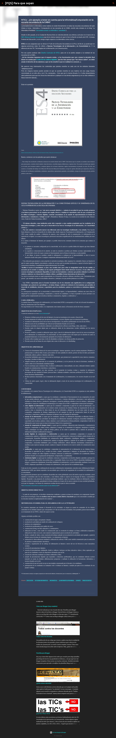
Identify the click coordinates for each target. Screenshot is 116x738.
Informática (53, 580)
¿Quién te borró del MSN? (43, 683)
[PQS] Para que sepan (19, 3)
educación (30, 580)
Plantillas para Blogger (43, 653)
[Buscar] (36, 3)
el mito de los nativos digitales (46, 59)
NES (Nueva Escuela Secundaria (32, 37)
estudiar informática (41, 580)
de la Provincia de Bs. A (58, 152)
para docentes (87, 580)
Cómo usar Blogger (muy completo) (46, 606)
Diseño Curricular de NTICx (50, 53)
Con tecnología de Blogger (59, 732)
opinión (78, 580)
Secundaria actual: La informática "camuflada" (51, 30)
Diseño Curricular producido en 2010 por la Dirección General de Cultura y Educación (37, 152)
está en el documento (43, 313)
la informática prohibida (66, 580)
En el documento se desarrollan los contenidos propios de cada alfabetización (40, 485)
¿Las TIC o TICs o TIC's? (43, 713)
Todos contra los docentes (44, 636)
